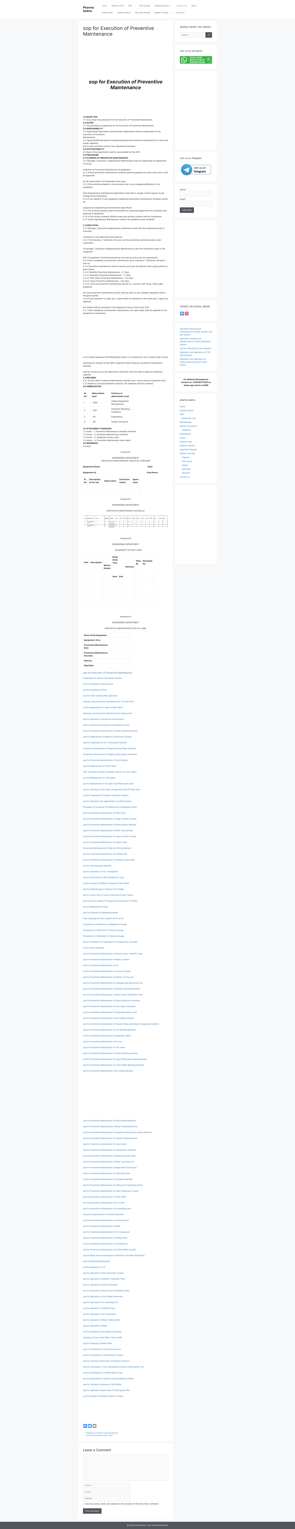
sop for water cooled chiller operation (100, 696)
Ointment (186, 473)
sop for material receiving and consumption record (106, 725)
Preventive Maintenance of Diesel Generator (103, 1214)
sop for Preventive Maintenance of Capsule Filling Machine (110, 1138)
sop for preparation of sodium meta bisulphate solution (108, 1378)
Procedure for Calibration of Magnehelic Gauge (105, 924)
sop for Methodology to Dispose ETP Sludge (103, 889)
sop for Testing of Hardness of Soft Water (102, 1384)
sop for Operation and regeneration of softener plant (107, 801)
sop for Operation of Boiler (95, 1326)
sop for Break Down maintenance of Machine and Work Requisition (114, 1255)
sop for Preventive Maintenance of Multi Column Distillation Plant (113, 995)
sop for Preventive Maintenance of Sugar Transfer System (110, 819)
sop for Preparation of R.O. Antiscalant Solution (105, 742)
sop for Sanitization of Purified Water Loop (102, 1373)
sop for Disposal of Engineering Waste (100, 912)
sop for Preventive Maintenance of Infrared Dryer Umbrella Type (112, 953)
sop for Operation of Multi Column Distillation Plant (106, 1290)
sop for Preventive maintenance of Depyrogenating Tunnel (110, 1012)
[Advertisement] (125, 57)
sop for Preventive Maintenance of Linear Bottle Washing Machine (113, 1065)
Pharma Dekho (88, 9)
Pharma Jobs (107, 12)
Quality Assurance (162, 6)
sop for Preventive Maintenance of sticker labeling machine (110, 1053)
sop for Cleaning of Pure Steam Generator (102, 1332)
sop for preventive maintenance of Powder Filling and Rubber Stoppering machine (121, 1024)
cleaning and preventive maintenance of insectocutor (107, 713)
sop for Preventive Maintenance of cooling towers (106, 1220)
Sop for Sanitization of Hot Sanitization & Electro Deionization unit (113, 1367)
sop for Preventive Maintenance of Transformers (105, 1244)
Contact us (180, 12)
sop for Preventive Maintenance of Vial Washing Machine (109, 1030)
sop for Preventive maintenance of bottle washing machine (110, 731)
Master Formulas (161, 12)
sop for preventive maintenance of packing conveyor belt (109, 1156)
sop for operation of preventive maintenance (103, 719)
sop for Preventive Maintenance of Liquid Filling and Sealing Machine (115, 1059)
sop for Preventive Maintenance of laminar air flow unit (108, 977)
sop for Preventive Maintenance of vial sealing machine (108, 1018)
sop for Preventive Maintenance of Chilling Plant (105, 1238)
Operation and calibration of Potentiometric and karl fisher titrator (193, 362)
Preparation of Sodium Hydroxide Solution (102, 678)
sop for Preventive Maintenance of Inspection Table (107, 1036)
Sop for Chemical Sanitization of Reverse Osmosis (106, 1361)
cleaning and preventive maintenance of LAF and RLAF (108, 701)
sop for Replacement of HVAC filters (99, 766)
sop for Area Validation (93, 948)
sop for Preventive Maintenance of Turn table (104, 1047)
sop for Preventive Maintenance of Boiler (102, 1226)
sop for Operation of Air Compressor (99, 1314)
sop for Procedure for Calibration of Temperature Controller (110, 942)
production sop (189, 418)
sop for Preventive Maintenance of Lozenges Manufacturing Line (113, 983)
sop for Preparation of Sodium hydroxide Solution (106, 795)
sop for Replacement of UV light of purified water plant (108, 783)
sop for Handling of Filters (95, 690)
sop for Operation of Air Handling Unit (100, 1302)
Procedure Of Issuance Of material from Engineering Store (110, 807)
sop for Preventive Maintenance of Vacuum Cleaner (107, 971)
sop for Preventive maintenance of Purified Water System (109, 1249)
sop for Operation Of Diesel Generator (100, 1285)
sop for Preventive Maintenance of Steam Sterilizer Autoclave (111, 1000)
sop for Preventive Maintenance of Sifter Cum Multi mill (108, 1162)
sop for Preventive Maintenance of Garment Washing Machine (111, 989)
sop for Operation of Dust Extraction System (103, 1273)
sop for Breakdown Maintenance (98, 684)
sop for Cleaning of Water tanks (97, 1343)
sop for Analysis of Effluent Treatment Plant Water (106, 883)
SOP (130, 6)
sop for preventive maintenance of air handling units (107, 1208)
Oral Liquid (187, 461)
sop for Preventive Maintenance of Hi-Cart (102, 1041)
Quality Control (118, 6)
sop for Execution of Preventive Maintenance (107, 672)
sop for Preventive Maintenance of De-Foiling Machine (108, 1071)
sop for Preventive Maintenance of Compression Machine (109, 1150)
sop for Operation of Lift (94, 1267)
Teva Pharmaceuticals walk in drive (99, 1435)
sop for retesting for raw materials (195, 348)
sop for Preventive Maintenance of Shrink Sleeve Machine (109, 825)
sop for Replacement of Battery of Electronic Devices (107, 737)
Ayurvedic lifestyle (142, 12)
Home (104, 6)
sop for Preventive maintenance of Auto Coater (105, 1144)
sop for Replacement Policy (95, 907)
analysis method (124, 12)
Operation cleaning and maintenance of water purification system (195, 341)
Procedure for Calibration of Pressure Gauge (103, 936)
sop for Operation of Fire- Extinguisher (100, 871)
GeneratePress (162, 1525)
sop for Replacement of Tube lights (99, 778)
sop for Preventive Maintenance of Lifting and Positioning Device (113, 1185)
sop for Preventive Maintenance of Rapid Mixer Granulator (110, 1167)
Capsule (185, 457)
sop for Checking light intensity (97, 866)
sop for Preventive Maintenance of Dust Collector (105, 760)
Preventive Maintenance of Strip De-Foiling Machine (107, 848)
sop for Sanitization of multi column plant (102, 1349)
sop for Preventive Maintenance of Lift (100, 965)
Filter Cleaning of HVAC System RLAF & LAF (103, 918)
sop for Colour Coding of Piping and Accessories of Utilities (110, 901)
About (193, 6)
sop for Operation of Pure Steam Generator (103, 1296)
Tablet (185, 465)
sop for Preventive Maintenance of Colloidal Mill (105, 854)
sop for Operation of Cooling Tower (99, 1308)
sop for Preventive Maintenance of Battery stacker (106, 959)
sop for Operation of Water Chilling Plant (101, 1320)
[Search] (208, 35)
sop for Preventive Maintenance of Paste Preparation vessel (110, 1191)
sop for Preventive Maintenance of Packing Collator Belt (108, 860)
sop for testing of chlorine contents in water (103, 1396)
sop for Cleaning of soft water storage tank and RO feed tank (111, 789)
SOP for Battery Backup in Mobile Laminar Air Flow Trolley (110, 772)
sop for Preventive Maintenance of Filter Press (104, 813)
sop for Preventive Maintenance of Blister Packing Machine (110, 1126)
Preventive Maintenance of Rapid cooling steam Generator (110, 754)
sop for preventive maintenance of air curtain (104, 1203)
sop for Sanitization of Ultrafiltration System (103, 1355)
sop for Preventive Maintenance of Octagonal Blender (108, 1179)
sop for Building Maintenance (96, 1261)
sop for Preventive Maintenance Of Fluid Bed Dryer (106, 1173)
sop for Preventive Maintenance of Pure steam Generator (109, 1006)
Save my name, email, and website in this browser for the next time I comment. (122, 1504)
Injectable (186, 469)
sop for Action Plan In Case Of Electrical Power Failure (108, 895)
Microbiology (144, 6)
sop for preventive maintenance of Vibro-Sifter (104, 1197)
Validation (186, 430)
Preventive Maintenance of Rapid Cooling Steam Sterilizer (109, 748)
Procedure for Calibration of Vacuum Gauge (103, 930)
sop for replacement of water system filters (103, 707)
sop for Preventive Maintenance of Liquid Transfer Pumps (109, 836)
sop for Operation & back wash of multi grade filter (106, 1390)
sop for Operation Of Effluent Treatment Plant (104, 1279)
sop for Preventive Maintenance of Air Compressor (106, 1232)
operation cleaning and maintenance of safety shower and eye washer (196, 332)
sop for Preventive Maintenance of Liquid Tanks (105, 842)
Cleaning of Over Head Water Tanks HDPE (102, 1337)
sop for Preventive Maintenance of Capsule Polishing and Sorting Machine (117, 1132)
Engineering (182, 6)
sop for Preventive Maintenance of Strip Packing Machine (109, 1120)
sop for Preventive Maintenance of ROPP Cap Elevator (108, 830)
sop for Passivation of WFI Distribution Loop (103, 877)
